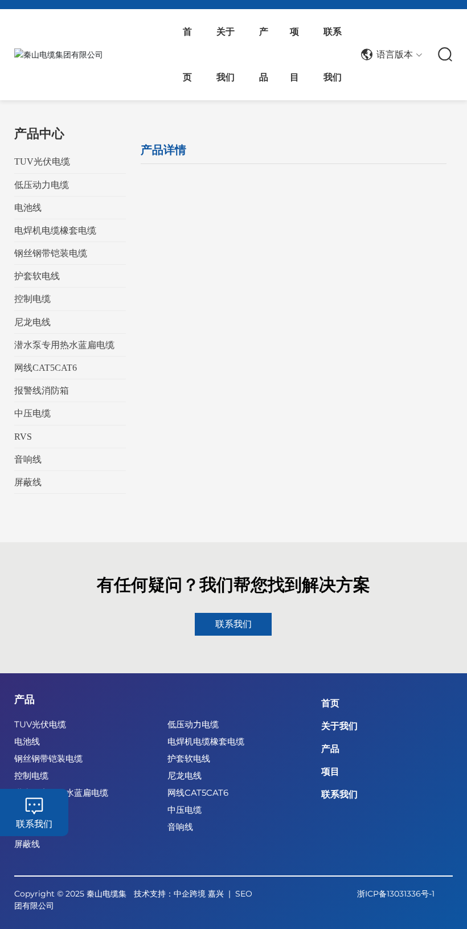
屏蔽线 (27, 843)
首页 (330, 703)
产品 (24, 699)
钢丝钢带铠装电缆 (48, 758)
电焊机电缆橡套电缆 (205, 741)
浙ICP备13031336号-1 (396, 894)
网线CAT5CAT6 (197, 792)
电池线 (27, 741)
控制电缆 (31, 775)
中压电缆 (184, 809)
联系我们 (34, 823)
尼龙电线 (184, 775)
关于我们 (339, 726)
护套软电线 (188, 758)
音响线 (180, 826)
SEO (243, 894)
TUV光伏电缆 (40, 724)
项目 (330, 771)
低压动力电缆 (193, 724)
